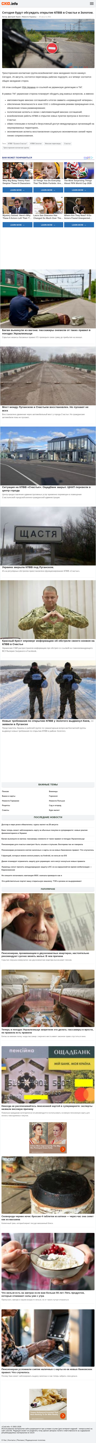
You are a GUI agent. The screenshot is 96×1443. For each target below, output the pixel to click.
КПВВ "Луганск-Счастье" (17, 144)
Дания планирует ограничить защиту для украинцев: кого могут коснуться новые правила (43, 861)
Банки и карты (8, 796)
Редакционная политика (35, 1440)
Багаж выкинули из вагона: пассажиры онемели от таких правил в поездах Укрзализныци (43, 839)
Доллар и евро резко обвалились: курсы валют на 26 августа (30, 824)
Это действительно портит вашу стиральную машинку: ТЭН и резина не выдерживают (42, 881)
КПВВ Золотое (36, 144)
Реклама (20, 1440)
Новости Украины (29, 17)
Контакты (12, 1440)
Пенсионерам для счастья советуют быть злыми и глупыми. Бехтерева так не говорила (42, 844)
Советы (5, 810)
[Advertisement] (48, 248)
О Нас (4, 1440)
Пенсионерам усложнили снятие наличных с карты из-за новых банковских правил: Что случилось (48, 850)
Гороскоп (53, 796)
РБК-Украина (29, 87)
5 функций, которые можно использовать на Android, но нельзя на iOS (34, 856)
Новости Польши (57, 801)
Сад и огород (55, 805)
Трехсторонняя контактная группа (16, 148)
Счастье (67, 144)
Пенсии (5, 791)
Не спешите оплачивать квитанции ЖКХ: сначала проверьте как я (32, 875)
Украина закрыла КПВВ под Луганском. (28, 567)
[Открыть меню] (91, 3)
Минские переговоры (53, 144)
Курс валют (54, 810)
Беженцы (53, 791)
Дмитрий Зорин (14, 17)
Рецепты (6, 805)
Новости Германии (10, 801)
